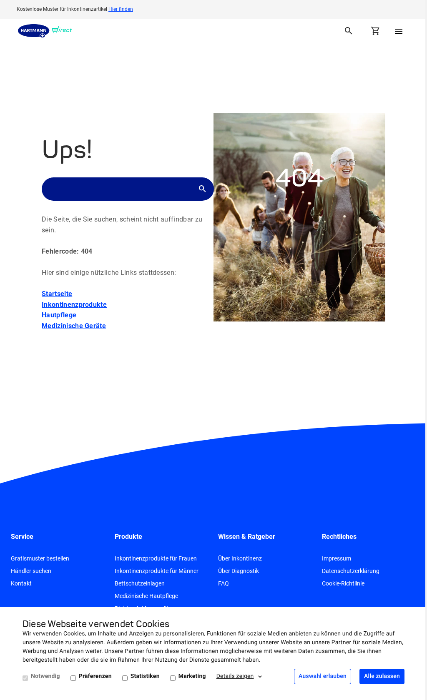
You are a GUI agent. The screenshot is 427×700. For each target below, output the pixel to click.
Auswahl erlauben (323, 676)
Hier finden (120, 9)
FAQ (223, 583)
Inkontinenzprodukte (74, 305)
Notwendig (45, 676)
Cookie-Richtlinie (343, 583)
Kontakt (21, 583)
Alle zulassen (382, 676)
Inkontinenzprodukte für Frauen (156, 558)
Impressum (336, 558)
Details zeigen (235, 676)
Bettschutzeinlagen (140, 583)
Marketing (192, 676)
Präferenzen (95, 676)
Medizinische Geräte (74, 326)
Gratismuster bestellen (40, 558)
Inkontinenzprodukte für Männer (156, 571)
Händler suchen (31, 571)
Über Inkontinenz (240, 558)
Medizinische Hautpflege (146, 596)
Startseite (57, 294)
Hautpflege (59, 315)
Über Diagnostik (238, 571)
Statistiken (145, 676)
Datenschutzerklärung (350, 571)
